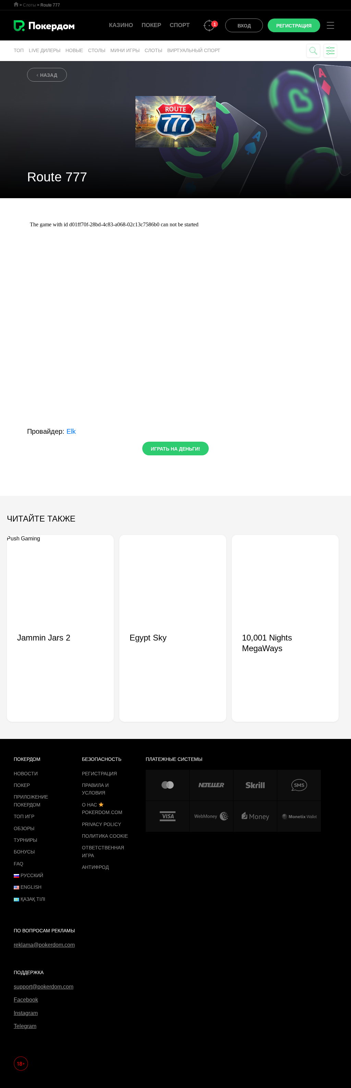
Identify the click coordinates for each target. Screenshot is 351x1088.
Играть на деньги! (175, 449)
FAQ (18, 863)
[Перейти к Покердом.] (16, 4)
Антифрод (95, 867)
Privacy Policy (101, 824)
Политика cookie (105, 836)
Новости (26, 773)
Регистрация (99, 773)
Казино (121, 25)
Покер (151, 25)
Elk (71, 431)
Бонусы (24, 851)
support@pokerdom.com (43, 987)
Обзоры (24, 828)
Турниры (25, 840)
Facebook (26, 1000)
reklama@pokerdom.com (44, 945)
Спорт (180, 25)
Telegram (25, 1026)
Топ (19, 50)
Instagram (26, 1013)
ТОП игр (24, 816)
